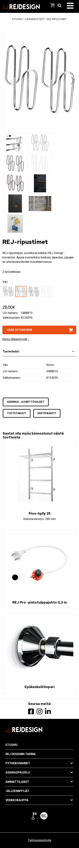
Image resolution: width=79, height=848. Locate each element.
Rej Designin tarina (21, 754)
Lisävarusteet (35, 19)
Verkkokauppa (17, 800)
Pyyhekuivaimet (18, 763)
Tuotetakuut (16, 413)
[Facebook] (31, 711)
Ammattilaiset (17, 782)
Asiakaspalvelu (18, 772)
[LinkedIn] (48, 711)
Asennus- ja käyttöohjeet (25, 401)
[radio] (9, 292)
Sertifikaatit (46, 413)
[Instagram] (39, 711)
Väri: (5, 282)
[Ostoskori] (49, 5)
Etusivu (17, 19)
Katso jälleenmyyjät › (15, 339)
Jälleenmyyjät (17, 791)
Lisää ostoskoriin (19, 329)
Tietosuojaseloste (39, 840)
